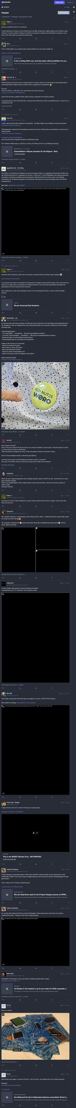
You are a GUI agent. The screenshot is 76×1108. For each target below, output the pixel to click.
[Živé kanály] (73, 12)
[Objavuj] (73, 7)
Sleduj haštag (63, 12)
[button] (35, 838)
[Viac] (68, 39)
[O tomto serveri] (73, 18)
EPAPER (6, 7)
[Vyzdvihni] (20, 39)
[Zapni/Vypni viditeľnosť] (3, 189)
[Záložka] (52, 39)
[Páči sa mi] (36, 39)
